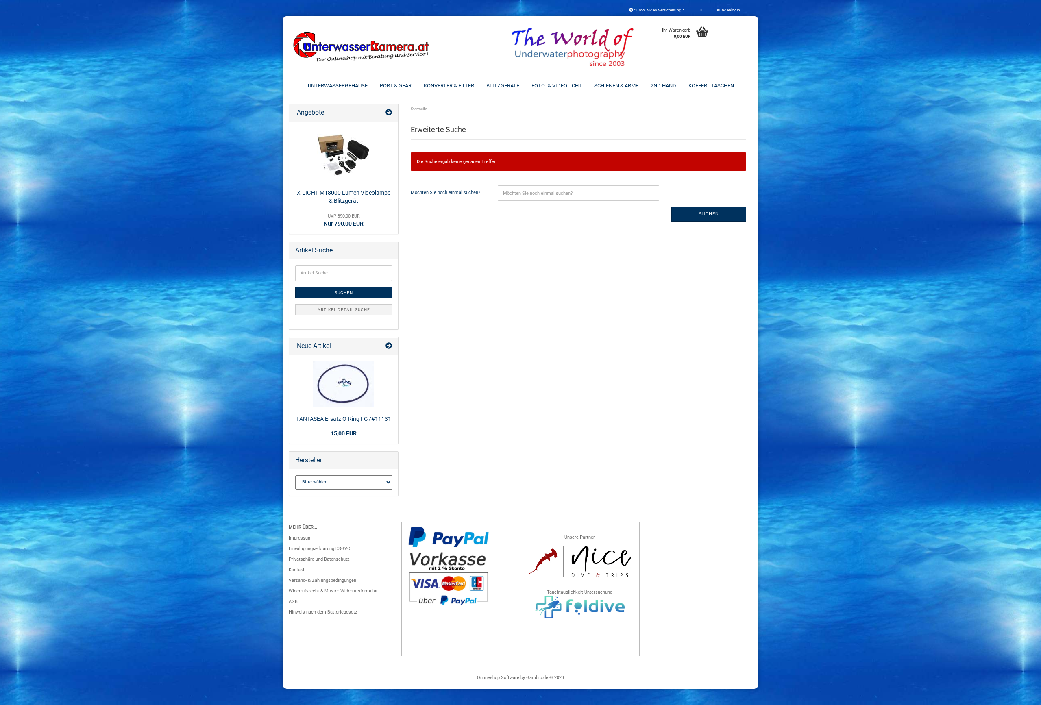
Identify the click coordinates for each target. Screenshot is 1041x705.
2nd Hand (663, 86)
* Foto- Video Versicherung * (658, 10)
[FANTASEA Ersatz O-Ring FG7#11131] (343, 384)
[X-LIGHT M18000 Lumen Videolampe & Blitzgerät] (343, 154)
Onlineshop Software (498, 677)
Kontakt (297, 569)
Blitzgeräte (502, 86)
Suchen (709, 214)
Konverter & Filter (449, 86)
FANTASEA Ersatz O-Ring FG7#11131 (343, 419)
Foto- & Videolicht (556, 86)
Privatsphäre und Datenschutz (319, 559)
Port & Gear (396, 86)
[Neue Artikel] (388, 346)
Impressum (300, 538)
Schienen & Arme (616, 86)
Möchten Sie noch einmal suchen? (445, 192)
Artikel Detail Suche (344, 309)
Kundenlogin (728, 10)
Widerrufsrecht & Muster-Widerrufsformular (333, 591)
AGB (293, 601)
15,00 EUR (344, 433)
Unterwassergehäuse (338, 86)
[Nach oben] (1018, 695)
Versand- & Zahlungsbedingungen (322, 580)
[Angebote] (388, 113)
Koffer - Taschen (711, 86)
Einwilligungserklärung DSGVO (320, 548)
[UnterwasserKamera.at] (362, 46)
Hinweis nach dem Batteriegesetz (323, 612)
